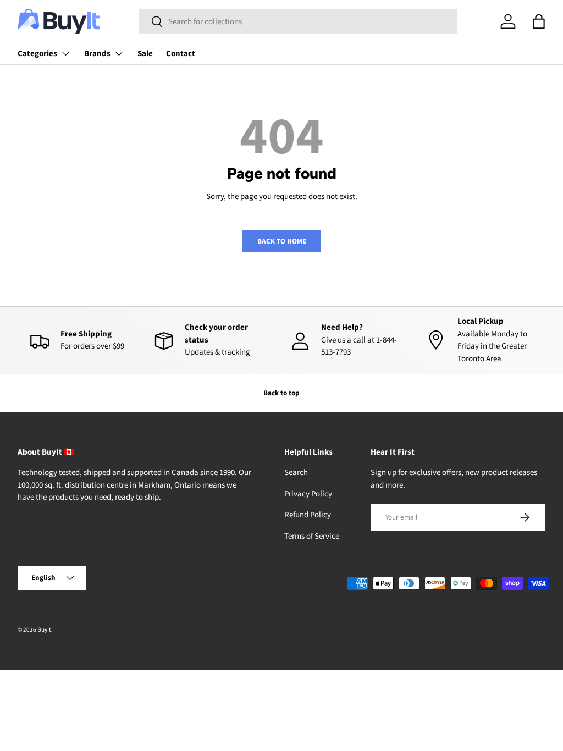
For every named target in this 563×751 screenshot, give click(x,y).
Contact (180, 53)
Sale (145, 53)
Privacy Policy (308, 494)
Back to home (281, 241)
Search (296, 472)
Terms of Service (311, 536)
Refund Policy (307, 515)
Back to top (281, 393)
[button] (539, 21)
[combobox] (298, 21)
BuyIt (44, 629)
